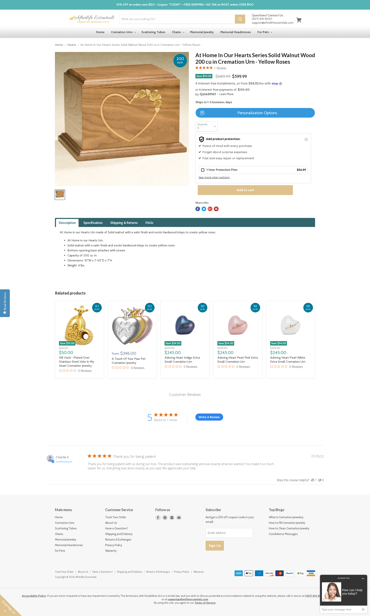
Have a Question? (116, 528)
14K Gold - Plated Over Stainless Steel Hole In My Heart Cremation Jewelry (76, 361)
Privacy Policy (113, 545)
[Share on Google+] (210, 209)
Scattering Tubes (153, 32)
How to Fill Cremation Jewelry (287, 523)
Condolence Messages (283, 534)
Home (100, 32)
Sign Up (215, 545)
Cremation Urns (122, 32)
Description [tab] (67, 223)
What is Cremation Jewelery (286, 517)
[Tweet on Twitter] (204, 209)
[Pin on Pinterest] (216, 209)
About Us (111, 523)
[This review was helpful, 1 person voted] (312, 480)
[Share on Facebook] (197, 209)
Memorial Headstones (235, 32)
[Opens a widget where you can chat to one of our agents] (344, 594)
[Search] (240, 19)
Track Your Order (115, 517)
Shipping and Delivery (119, 534)
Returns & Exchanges (118, 539)
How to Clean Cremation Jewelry (289, 528)
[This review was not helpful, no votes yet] (319, 480)
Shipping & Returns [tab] (124, 223)
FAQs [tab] (149, 223)
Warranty (111, 550)
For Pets (263, 32)
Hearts (71, 45)
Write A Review (209, 417)
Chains (177, 32)
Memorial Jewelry (202, 32)
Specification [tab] (93, 223)
